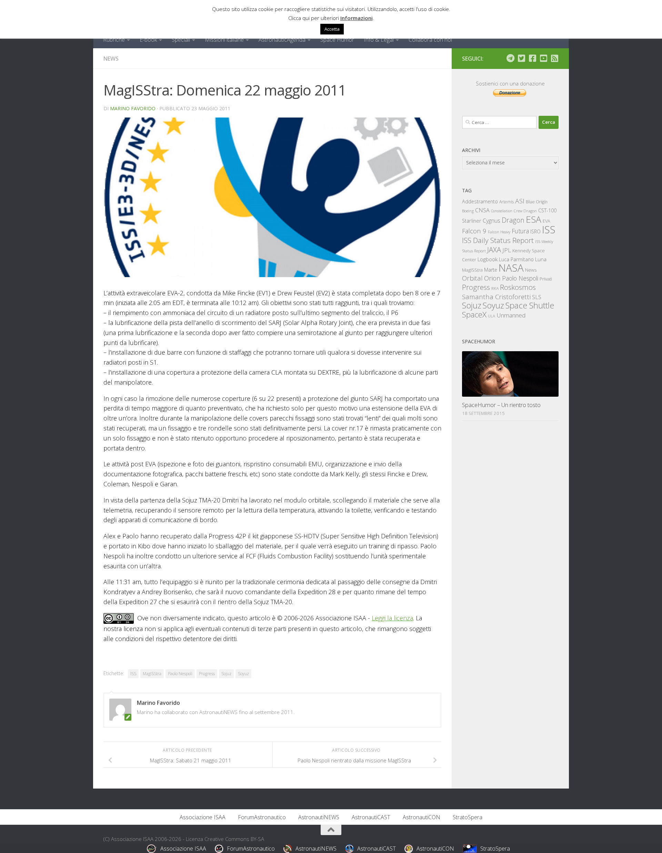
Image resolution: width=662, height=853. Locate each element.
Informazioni (356, 17)
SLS (536, 297)
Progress (207, 674)
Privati (546, 279)
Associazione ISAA (202, 817)
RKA (495, 288)
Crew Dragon (525, 210)
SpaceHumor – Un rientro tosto (501, 405)
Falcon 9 (474, 230)
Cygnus (491, 220)
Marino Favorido (133, 108)
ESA (533, 219)
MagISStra (152, 674)
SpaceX (474, 314)
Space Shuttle (529, 305)
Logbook (488, 259)
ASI (519, 200)
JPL (506, 250)
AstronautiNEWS (318, 817)
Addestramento (480, 201)
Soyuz (243, 674)
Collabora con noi (430, 39)
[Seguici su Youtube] (543, 58)
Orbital (472, 278)
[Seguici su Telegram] (510, 58)
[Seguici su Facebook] (532, 58)
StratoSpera (467, 817)
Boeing (468, 210)
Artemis (506, 202)
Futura (520, 231)
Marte (490, 269)
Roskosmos (518, 287)
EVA (546, 221)
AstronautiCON (421, 817)
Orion (492, 278)
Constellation (501, 211)
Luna (540, 259)
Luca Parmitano (516, 259)
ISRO (535, 231)
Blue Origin (537, 202)
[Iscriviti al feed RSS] (554, 58)
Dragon (513, 220)
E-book (148, 39)
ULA (491, 315)
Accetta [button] (332, 29)
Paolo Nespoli (180, 674)
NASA (511, 268)
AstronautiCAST (371, 817)
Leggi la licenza (392, 618)
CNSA (482, 210)
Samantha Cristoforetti (496, 296)
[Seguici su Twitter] (521, 58)
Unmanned (510, 315)
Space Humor (337, 39)
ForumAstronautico (262, 817)
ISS (133, 674)
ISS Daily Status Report (498, 240)
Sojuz (226, 674)
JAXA (494, 249)
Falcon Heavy (499, 231)
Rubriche (114, 39)
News (111, 58)
